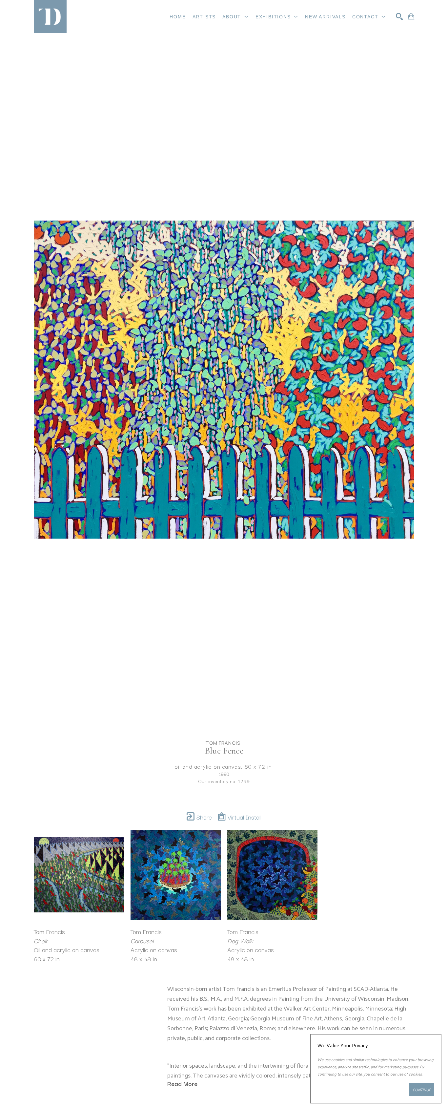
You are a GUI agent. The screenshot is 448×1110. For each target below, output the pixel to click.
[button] (235, 16)
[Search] (399, 16)
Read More (182, 1083)
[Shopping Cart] (411, 16)
